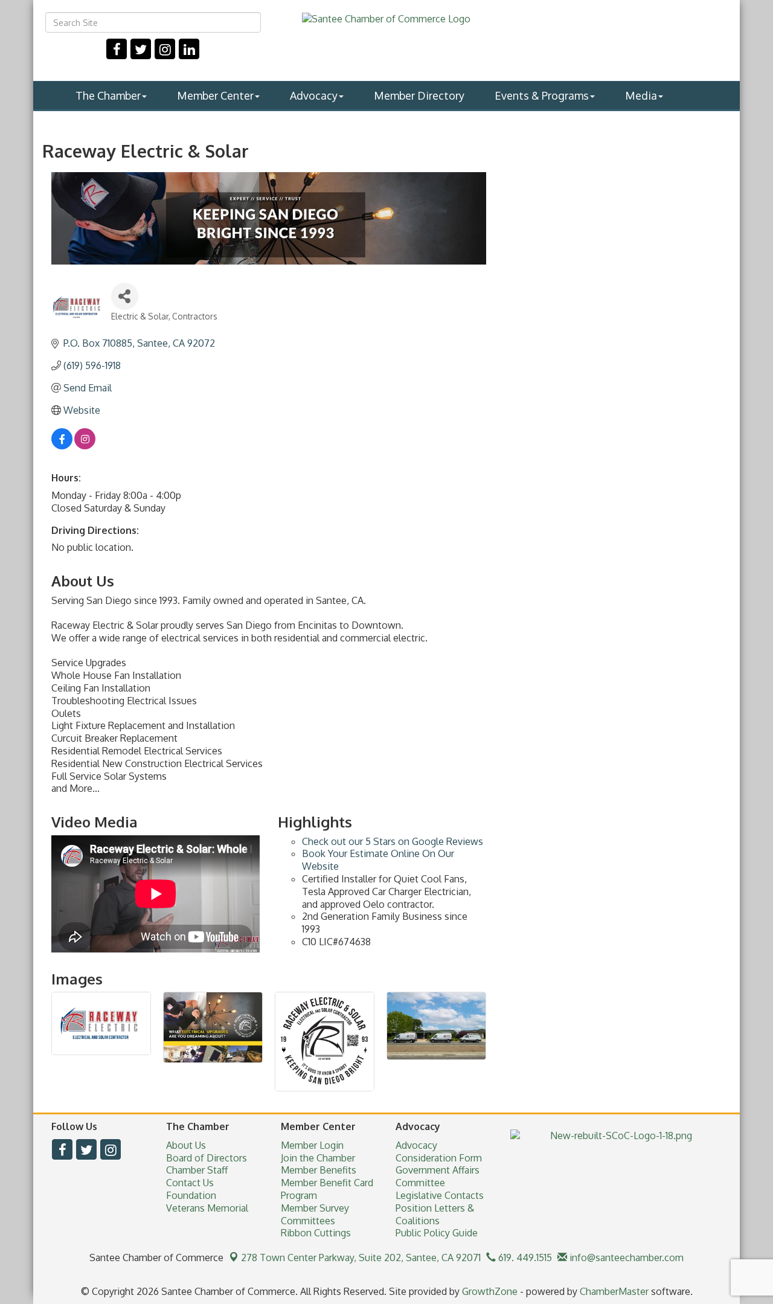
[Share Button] (124, 296)
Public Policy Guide (437, 1233)
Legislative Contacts (440, 1195)
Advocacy (314, 95)
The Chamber (108, 95)
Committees (308, 1221)
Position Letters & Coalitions (435, 1214)
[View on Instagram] (84, 446)
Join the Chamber (318, 1158)
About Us (186, 1145)
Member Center (215, 95)
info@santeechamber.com (625, 1257)
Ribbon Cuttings (316, 1233)
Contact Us (190, 1183)
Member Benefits (318, 1170)
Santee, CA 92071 (361, 1257)
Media (641, 95)
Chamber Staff (197, 1170)
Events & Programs (542, 95)
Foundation (191, 1195)
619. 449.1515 (524, 1257)
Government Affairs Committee (438, 1176)
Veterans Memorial (207, 1208)
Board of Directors (206, 1158)
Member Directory (419, 95)
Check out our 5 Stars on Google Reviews (392, 841)
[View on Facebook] (61, 446)
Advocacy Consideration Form (439, 1151)
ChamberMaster (614, 1291)
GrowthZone (490, 1291)
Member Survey (315, 1208)
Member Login (312, 1145)
